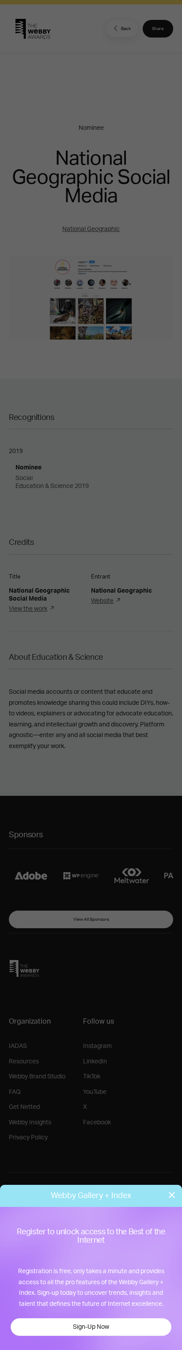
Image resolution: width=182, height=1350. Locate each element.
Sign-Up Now (91, 1327)
